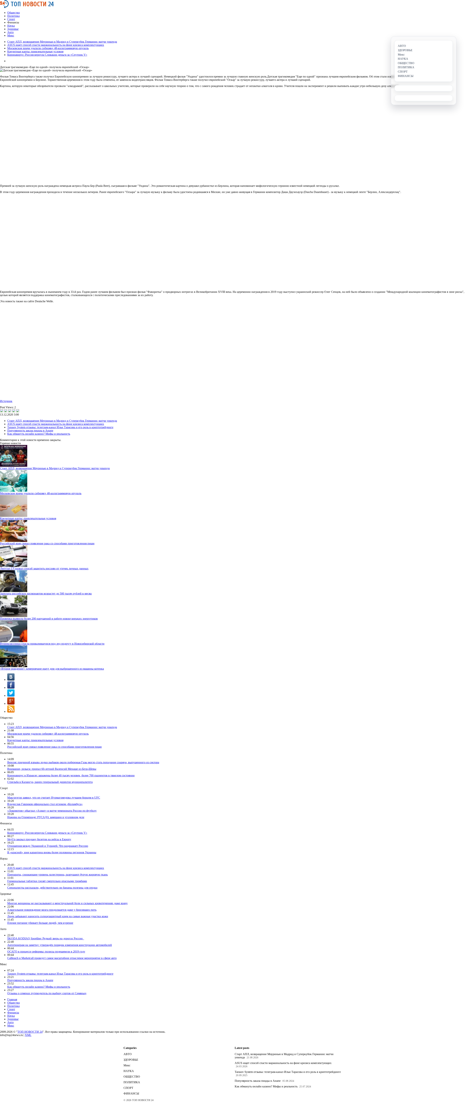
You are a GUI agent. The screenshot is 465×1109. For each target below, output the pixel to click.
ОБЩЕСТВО (132, 1076)
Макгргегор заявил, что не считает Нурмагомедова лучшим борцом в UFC (53, 797)
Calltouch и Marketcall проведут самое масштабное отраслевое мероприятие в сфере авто (62, 958)
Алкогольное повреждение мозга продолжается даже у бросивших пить (51, 909)
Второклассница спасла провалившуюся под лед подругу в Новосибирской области (52, 643)
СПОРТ (128, 1087)
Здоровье (13, 28)
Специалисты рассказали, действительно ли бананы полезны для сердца (52, 887)
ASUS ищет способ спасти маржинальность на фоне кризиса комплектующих (55, 44)
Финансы (13, 1012)
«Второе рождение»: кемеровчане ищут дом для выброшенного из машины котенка (52, 668)
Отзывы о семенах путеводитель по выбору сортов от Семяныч (46, 993)
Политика (13, 15)
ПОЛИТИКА (132, 1082)
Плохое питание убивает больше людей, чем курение (40, 922)
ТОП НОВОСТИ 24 (30, 1031)
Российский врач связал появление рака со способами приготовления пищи (47, 543)
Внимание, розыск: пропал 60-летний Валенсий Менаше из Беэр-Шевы (51, 768)
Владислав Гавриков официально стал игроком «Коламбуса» (45, 804)
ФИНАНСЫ (131, 1093)
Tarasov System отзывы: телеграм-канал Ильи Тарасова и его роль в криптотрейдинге (60, 427)
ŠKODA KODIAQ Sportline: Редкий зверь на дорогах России (45, 938)
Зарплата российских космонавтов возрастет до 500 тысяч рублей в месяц (46, 593)
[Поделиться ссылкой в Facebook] (5, 410)
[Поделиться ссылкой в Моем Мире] (13, 410)
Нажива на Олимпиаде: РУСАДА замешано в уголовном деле (45, 817)
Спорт (11, 19)
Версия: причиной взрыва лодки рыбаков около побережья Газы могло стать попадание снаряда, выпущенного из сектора (83, 762)
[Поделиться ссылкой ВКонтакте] (1, 410)
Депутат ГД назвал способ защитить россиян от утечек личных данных (44, 568)
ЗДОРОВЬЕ (131, 1059)
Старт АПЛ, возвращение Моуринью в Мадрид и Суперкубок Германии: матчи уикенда (62, 41)
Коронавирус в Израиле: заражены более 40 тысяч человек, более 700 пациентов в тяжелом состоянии (71, 775)
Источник (6, 401)
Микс (10, 35)
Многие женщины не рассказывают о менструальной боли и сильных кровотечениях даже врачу (67, 903)
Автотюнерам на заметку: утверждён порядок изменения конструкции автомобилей (59, 945)
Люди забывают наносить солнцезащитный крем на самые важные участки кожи (57, 916)
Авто (10, 32)
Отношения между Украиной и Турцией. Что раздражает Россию (47, 845)
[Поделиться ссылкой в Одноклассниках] (17, 410)
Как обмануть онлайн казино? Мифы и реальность (38, 433)
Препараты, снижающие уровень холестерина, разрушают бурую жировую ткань (57, 874)
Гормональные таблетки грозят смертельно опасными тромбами (47, 881)
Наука (11, 25)
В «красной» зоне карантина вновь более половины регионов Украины (51, 852)
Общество (13, 12)
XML (28, 1035)
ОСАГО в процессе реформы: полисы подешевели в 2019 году (46, 951)
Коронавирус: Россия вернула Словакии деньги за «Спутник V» (47, 54)
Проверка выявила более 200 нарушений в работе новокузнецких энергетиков (49, 618)
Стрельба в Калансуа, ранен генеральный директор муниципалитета (50, 782)
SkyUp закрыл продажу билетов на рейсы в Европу (39, 839)
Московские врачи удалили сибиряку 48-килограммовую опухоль (48, 48)
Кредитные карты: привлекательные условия (35, 51)
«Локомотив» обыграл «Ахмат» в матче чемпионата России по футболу (52, 810)
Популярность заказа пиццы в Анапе (30, 430)
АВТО (128, 1054)
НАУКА (129, 1071)
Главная (12, 999)
